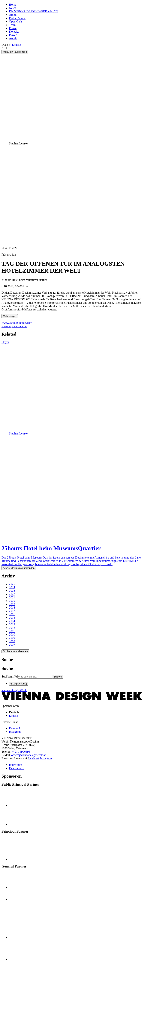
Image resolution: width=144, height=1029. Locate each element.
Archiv (13, 38)
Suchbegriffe (9, 676)
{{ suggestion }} (18, 683)
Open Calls (15, 21)
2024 (12, 587)
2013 (12, 624)
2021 (12, 597)
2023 (12, 590)
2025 (12, 584)
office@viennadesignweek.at (28, 755)
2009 (12, 637)
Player (12, 35)
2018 (12, 607)
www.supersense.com (14, 326)
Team (12, 24)
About (12, 14)
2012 (12, 627)
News (12, 8)
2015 (12, 617)
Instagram (46, 758)
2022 (12, 594)
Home (12, 4)
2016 (12, 614)
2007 (12, 644)
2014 (12, 621)
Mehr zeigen (9, 316)
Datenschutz (16, 768)
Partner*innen (17, 18)
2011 (12, 631)
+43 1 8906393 (21, 751)
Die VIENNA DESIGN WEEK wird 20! (33, 11)
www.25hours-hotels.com (17, 322)
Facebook (33, 758)
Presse (12, 28)
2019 (12, 604)
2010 (12, 634)
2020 (12, 600)
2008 (12, 641)
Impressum (15, 764)
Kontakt (14, 31)
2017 (12, 610)
